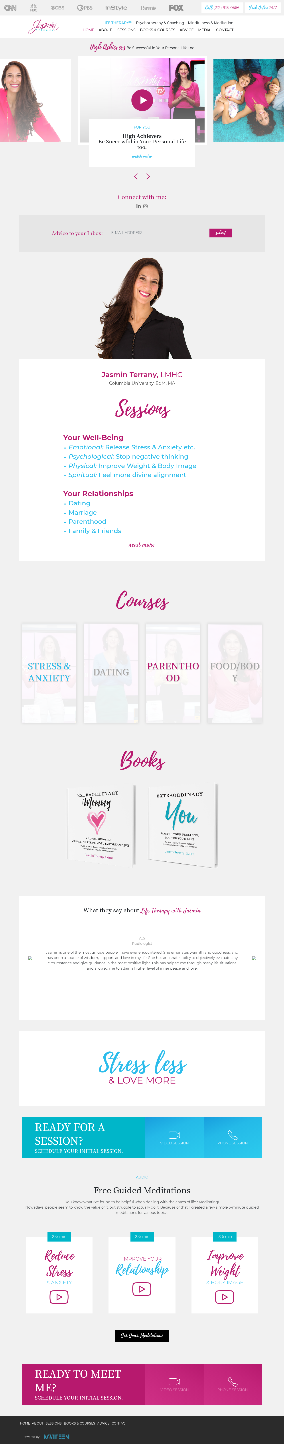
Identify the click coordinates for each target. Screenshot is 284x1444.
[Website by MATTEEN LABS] (56, 1437)
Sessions (126, 30)
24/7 (263, 7)
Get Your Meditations (142, 1336)
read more (142, 545)
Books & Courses (157, 30)
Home (88, 30)
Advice (187, 30)
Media (204, 30)
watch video (142, 156)
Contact (224, 30)
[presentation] (136, 177)
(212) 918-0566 (222, 7)
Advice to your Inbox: (77, 233)
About (105, 30)
